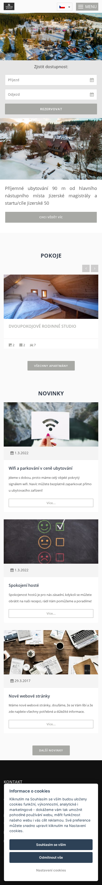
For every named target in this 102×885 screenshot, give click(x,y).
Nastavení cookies (51, 870)
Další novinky (51, 750)
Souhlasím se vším (51, 845)
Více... (51, 503)
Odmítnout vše (51, 857)
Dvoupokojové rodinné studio (42, 326)
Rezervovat (51, 109)
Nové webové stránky (29, 696)
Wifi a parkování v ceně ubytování (40, 468)
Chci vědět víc (51, 217)
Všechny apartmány (51, 366)
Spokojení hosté (24, 585)
